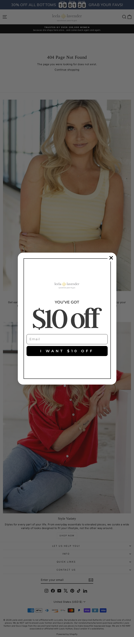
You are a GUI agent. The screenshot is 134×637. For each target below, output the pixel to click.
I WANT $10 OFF (67, 351)
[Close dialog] (111, 257)
